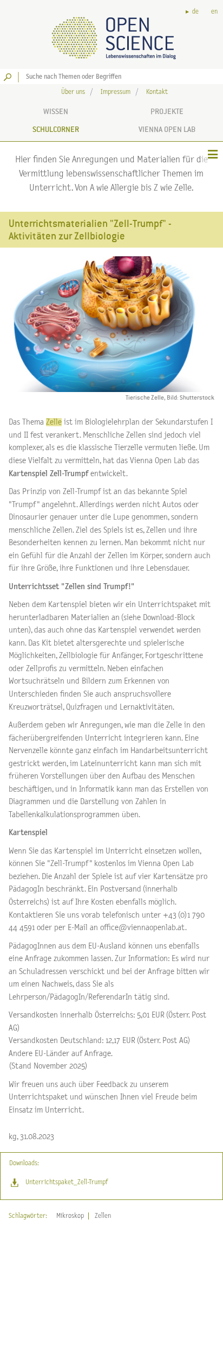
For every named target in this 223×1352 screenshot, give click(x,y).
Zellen (103, 1216)
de (195, 11)
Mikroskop (70, 1216)
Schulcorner (55, 129)
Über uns (73, 92)
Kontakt (157, 92)
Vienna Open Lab (167, 129)
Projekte (166, 111)
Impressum (115, 92)
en (214, 11)
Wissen (55, 111)
